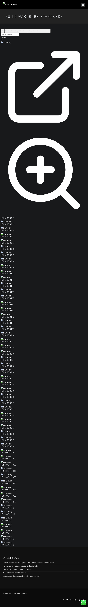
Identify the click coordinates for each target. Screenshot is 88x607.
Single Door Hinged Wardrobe (39, 31)
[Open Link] (44, 129)
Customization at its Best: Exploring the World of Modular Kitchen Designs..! (29, 563)
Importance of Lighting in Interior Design (17, 569)
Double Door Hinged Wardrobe (16, 31)
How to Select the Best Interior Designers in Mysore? (21, 576)
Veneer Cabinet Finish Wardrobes (14, 573)
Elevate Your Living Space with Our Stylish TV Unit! (20, 566)
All (3, 31)
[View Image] (44, 216)
